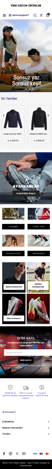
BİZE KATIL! (26, 360)
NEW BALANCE (39, 253)
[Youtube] (24, 453)
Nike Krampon (14, 318)
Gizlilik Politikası (17, 368)
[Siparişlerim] (41, 15)
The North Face (13, 253)
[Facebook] (4, 453)
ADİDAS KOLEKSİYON (38, 285)
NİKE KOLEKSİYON (14, 287)
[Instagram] (10, 453)
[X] (17, 453)
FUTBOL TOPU (39, 226)
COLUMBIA (13, 226)
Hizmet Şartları (33, 368)
